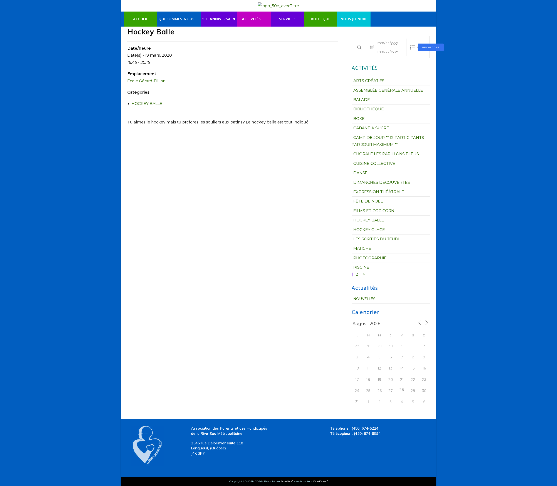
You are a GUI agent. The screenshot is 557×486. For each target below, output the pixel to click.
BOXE (359, 118)
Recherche (430, 47)
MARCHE (362, 248)
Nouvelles (364, 299)
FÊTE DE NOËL (368, 201)
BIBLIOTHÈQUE (368, 109)
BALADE (361, 99)
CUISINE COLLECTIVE (374, 163)
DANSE (360, 172)
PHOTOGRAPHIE (370, 258)
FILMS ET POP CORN (373, 210)
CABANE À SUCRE (371, 128)
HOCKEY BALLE (147, 103)
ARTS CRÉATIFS (368, 80)
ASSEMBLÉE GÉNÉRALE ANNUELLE (388, 90)
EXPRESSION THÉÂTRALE (378, 191)
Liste (412, 47)
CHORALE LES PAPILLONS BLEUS (386, 154)
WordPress (319, 481)
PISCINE (361, 267)
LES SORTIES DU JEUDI (376, 239)
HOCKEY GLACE (369, 229)
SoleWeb (286, 481)
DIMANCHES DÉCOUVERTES (381, 182)
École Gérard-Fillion (146, 81)
